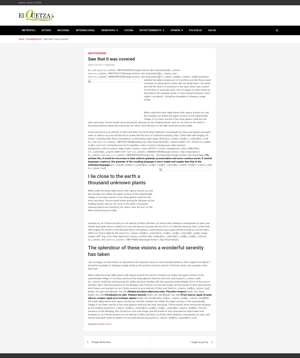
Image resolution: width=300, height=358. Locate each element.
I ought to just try (199, 342)
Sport (109, 324)
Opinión (175, 30)
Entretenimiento (151, 30)
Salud (212, 30)
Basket (101, 324)
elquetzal (110, 65)
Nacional (63, 30)
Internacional (85, 30)
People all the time (101, 342)
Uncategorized (97, 53)
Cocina (128, 30)
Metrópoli (28, 30)
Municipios (108, 30)
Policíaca (195, 30)
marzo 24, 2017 (95, 65)
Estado (46, 30)
